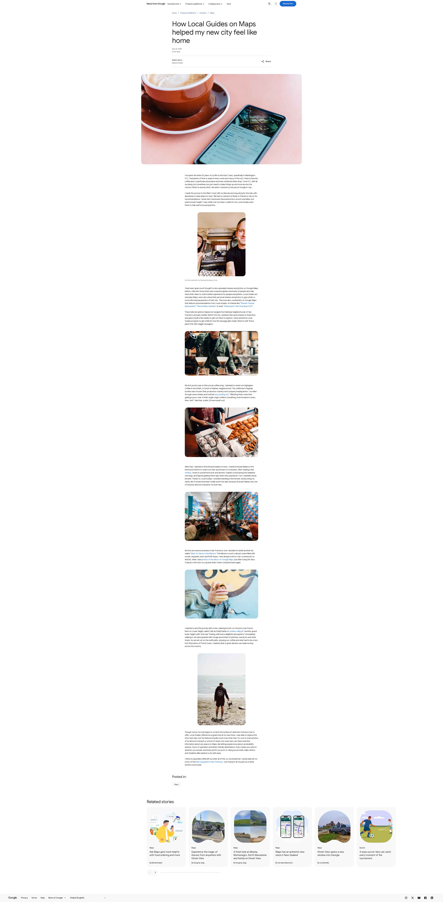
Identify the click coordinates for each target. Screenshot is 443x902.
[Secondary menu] (276, 3)
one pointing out (222, 394)
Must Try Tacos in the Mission (203, 553)
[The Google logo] (12, 897)
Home (174, 13)
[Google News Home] (156, 3)
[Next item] (155, 872)
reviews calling (236, 631)
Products (203, 13)
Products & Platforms (188, 13)
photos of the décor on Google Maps (217, 559)
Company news (214, 4)
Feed (229, 4)
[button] (288, 3)
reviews (188, 473)
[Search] (269, 3)
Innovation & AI (173, 4)
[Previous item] (149, 872)
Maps (212, 13)
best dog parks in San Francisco (209, 762)
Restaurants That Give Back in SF (238, 306)
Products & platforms (193, 4)
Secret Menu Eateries (206, 306)
